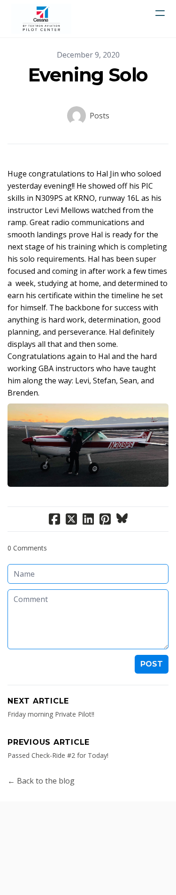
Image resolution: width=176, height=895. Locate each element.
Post (151, 664)
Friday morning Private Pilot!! (51, 714)
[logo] (41, 19)
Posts (99, 115)
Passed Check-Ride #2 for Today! (58, 755)
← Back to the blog (41, 781)
